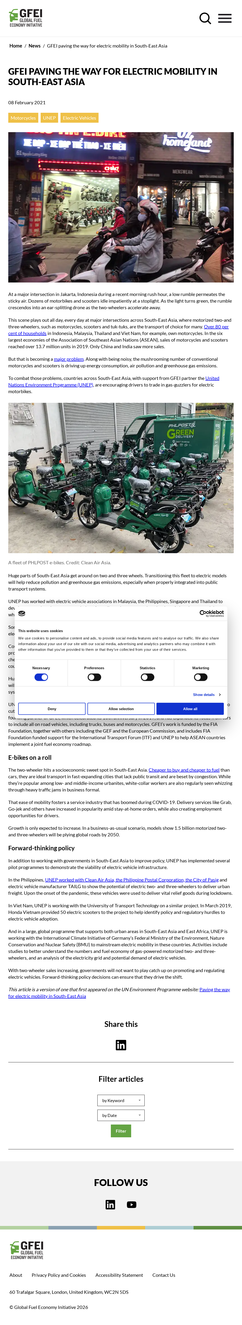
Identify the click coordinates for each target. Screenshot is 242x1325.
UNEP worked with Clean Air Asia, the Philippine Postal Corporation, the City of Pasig (132, 879)
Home (15, 45)
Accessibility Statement (119, 1275)
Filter (121, 1131)
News (35, 45)
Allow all (190, 709)
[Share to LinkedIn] (121, 1045)
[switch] (94, 678)
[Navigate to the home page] (25, 18)
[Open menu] (225, 18)
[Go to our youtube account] (131, 1205)
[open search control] (205, 18)
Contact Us (163, 1275)
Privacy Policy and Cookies (59, 1275)
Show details (204, 694)
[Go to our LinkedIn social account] (110, 1205)
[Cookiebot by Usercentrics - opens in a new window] (203, 613)
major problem (69, 359)
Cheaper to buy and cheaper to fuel (184, 770)
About (15, 1275)
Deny (52, 709)
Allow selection (121, 709)
